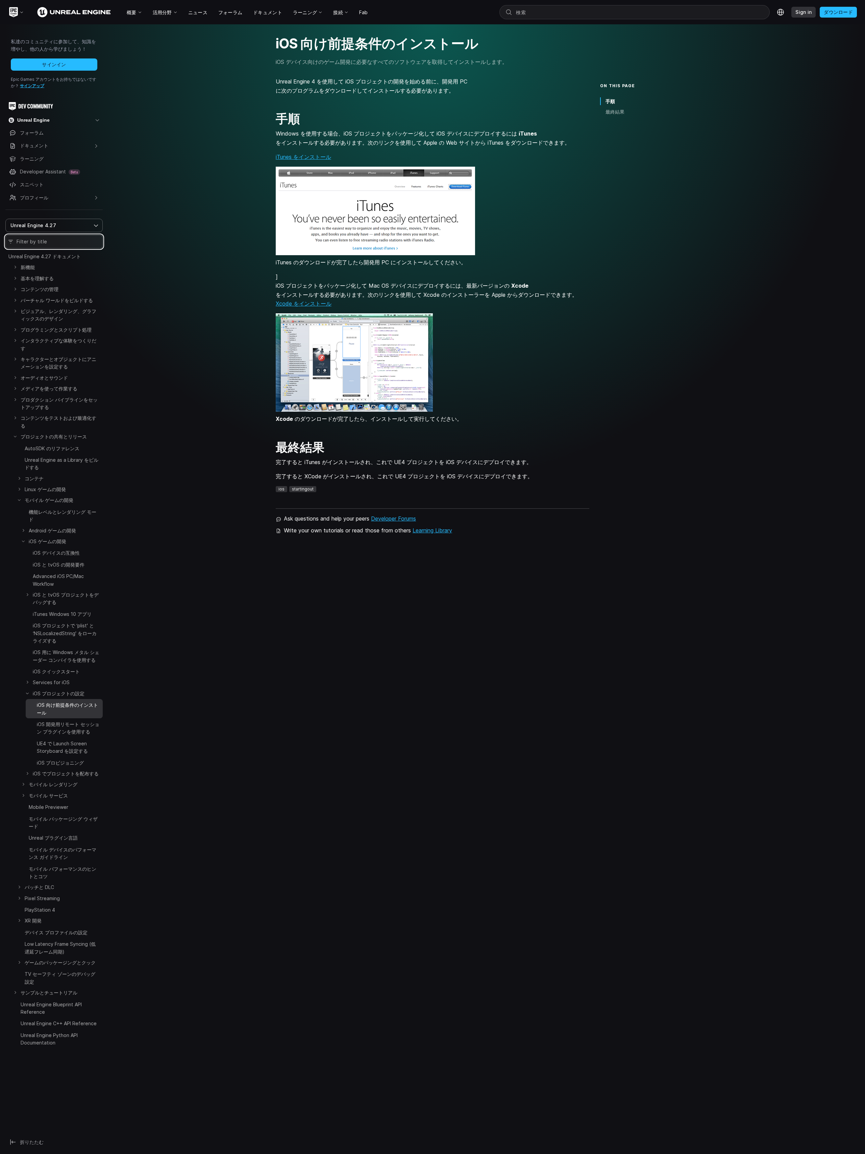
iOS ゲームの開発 (47, 541)
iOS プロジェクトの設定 (58, 693)
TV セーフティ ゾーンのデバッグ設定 (60, 977)
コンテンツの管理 (39, 289)
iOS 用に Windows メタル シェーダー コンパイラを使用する (66, 656)
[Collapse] (15, 436)
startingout (303, 488)
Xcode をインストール (303, 303)
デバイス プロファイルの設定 (56, 932)
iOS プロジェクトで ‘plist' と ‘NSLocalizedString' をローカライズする (65, 633)
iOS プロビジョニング (60, 763)
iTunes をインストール (303, 156)
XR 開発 (33, 920)
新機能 (28, 267)
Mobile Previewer (48, 807)
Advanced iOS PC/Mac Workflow (58, 579)
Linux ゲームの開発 (45, 489)
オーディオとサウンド (44, 378)
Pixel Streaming (42, 898)
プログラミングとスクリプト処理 (56, 330)
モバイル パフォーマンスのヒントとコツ (62, 872)
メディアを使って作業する (49, 388)
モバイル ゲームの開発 (49, 500)
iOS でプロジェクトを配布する (66, 773)
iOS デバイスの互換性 (56, 553)
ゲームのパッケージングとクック (60, 962)
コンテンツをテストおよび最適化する (58, 421)
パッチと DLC (39, 887)
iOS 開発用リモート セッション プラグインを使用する (68, 728)
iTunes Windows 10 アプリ (62, 614)
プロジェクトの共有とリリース (54, 436)
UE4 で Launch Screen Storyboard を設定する (62, 747)
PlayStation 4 (40, 910)
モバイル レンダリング (53, 784)
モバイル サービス (48, 795)
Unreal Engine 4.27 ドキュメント (44, 256)
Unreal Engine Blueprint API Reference (51, 1008)
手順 (610, 101)
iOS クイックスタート (56, 671)
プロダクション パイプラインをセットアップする (59, 403)
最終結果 (615, 112)
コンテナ (34, 478)
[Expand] (15, 267)
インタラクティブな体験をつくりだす (58, 344)
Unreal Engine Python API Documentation (49, 1038)
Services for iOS (51, 682)
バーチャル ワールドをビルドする (57, 300)
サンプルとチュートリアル (49, 992)
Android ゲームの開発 (52, 530)
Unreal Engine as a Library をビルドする (61, 463)
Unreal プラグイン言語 (53, 838)
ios (281, 488)
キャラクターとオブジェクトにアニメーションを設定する (58, 362)
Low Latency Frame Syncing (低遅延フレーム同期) (60, 947)
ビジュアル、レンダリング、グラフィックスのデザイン (58, 314)
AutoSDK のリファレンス (52, 448)
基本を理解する (37, 278)
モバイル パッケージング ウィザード (63, 822)
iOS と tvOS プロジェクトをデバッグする (66, 598)
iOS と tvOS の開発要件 (58, 565)
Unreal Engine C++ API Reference (59, 1023)
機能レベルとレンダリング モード (62, 515)
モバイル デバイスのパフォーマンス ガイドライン (62, 853)
